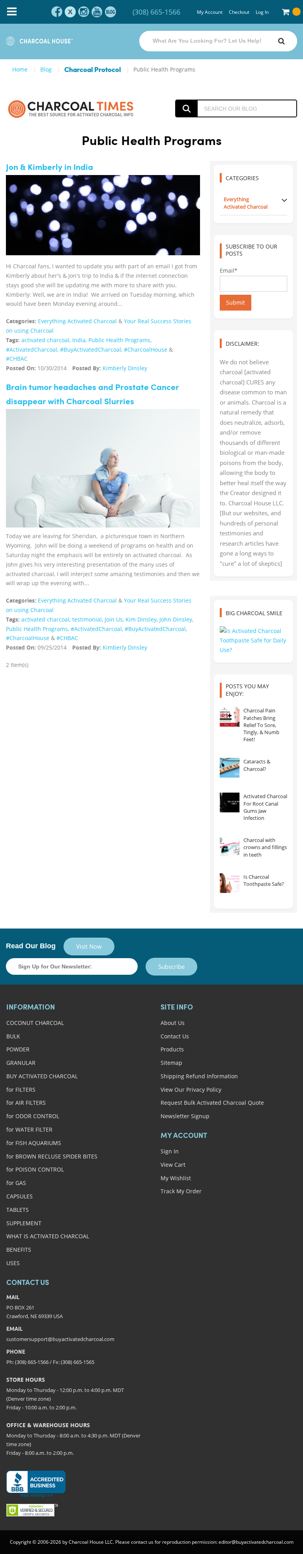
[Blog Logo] (71, 108)
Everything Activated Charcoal (77, 321)
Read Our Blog (31, 946)
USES (13, 1263)
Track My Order (181, 1191)
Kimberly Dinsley (125, 368)
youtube (97, 11)
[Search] (281, 41)
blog (110, 11)
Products (172, 1049)
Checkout (239, 12)
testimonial (87, 619)
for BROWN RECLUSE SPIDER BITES (51, 1156)
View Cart (173, 1164)
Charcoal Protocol (92, 70)
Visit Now (89, 946)
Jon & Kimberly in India (49, 168)
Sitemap (171, 1062)
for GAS (16, 1183)
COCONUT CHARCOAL (35, 1023)
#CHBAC (17, 358)
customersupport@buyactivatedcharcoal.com (60, 1339)
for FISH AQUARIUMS (33, 1143)
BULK (13, 1036)
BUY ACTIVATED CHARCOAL (42, 1076)
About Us (173, 1023)
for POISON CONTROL (35, 1169)
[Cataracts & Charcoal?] (229, 768)
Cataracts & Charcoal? (256, 765)
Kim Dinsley (141, 619)
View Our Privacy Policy (191, 1089)
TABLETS (17, 1209)
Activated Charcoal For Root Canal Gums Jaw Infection (265, 807)
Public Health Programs (119, 340)
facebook (56, 11)
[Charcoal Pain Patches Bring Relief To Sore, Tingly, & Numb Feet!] (229, 717)
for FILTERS (21, 1089)
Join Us (114, 619)
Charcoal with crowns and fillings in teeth (265, 847)
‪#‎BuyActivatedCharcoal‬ (90, 349)
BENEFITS (18, 1249)
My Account (210, 12)
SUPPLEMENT (23, 1223)
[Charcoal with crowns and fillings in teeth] (229, 846)
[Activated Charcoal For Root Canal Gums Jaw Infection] (229, 802)
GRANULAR (21, 1062)
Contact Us (175, 1036)
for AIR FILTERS (26, 1102)
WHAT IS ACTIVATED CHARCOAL (47, 1236)
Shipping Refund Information (199, 1076)
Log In (262, 12)
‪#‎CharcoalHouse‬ (145, 349)
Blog (46, 69)
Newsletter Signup (185, 1116)
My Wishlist (176, 1178)
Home (20, 69)
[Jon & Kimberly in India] (103, 215)
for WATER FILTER (29, 1129)
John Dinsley (175, 619)
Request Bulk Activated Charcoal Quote (212, 1102)
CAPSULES (19, 1196)
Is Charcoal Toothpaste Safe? (263, 880)
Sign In (170, 1151)
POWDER (18, 1049)
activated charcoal (45, 340)
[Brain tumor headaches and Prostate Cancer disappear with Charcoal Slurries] (103, 474)
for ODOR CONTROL (32, 1116)
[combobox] (218, 41)
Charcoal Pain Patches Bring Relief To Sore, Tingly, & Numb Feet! (261, 725)
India (79, 340)
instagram (83, 11)
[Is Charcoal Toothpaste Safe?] (229, 883)
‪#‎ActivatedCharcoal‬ (31, 349)
